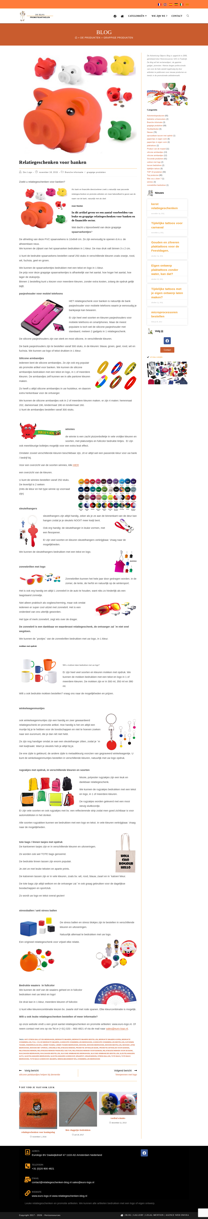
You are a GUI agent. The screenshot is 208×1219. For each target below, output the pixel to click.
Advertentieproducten (155, 116)
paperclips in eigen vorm (157, 139)
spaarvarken (91, 1056)
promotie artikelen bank (87, 1048)
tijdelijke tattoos (153, 169)
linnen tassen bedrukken (67, 1045)
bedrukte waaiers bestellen (85, 1039)
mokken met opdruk (39, 1048)
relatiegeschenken (28, 1050)
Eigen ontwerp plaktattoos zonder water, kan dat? (164, 269)
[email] (27, 1179)
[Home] (76, 38)
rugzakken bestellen (50, 1053)
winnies (150, 182)
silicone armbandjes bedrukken (75, 1053)
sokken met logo (154, 162)
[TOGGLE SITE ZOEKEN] (188, 16)
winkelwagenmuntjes (67, 1059)
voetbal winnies (118, 1118)
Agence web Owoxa (177, 1215)
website (37, 1191)
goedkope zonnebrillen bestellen (108, 1042)
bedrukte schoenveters (156, 119)
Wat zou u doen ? (154, 179)
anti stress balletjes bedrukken (39, 1039)
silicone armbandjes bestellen (105, 1053)
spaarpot (80, 1056)
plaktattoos (151, 145)
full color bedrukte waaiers (45, 1042)
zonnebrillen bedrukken (88, 1059)
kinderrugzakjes (34, 1045)
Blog (128, 1215)
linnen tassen (48, 1045)
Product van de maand (156, 149)
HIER (76, 465)
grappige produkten (118, 38)
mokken (82, 1045)
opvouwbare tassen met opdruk (160, 136)
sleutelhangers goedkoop (63, 1056)
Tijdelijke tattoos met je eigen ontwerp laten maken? (167, 293)
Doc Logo (27, 172)
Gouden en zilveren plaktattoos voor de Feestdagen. (165, 246)
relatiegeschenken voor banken (87, 1050)
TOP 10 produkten (154, 172)
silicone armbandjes (155, 152)
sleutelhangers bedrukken (37, 1056)
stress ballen (103, 1056)
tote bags (115, 1056)
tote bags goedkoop (39, 1059)
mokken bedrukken (95, 1045)
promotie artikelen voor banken (114, 1048)
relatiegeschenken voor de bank (118, 1050)
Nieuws (150, 132)
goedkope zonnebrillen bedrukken (76, 1042)
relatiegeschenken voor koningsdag (38, 1132)
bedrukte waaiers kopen (110, 1039)
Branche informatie (74, 172)
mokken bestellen (113, 1045)
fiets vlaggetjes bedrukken (78, 1130)
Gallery (138, 1215)
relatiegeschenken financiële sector (54, 1050)
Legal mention (154, 1215)
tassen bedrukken (154, 165)
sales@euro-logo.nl (117, 1028)
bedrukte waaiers (63, 1039)
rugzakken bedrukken (29, 1053)
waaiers (53, 1059)
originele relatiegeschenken (62, 1048)
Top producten (153, 175)
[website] (27, 1193)
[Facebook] (167, 340)
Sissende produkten (155, 159)
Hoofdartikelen (153, 129)
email (35, 1178)
